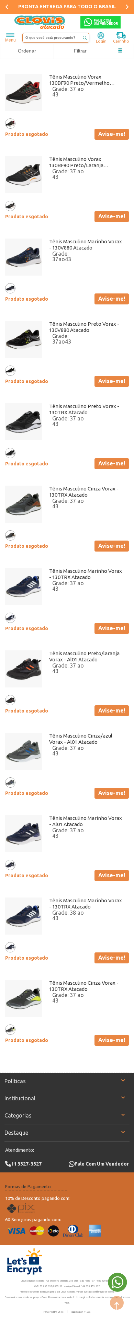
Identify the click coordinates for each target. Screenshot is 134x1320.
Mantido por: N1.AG (80, 1311)
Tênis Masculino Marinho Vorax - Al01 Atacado (85, 821)
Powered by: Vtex (54, 1311)
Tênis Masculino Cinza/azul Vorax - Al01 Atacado (80, 739)
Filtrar (80, 51)
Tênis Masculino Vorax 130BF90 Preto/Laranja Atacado (76, 162)
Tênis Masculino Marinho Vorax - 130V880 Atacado (85, 245)
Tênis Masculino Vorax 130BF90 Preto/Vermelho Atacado (79, 80)
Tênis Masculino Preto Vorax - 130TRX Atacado (84, 409)
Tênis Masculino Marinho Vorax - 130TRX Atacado (85, 574)
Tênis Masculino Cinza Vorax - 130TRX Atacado (84, 492)
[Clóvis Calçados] (40, 22)
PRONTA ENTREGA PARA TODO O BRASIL (67, 6)
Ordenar (27, 51)
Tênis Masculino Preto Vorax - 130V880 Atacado (84, 327)
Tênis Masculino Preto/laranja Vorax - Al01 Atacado (84, 656)
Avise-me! (111, 134)
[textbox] (56, 37)
